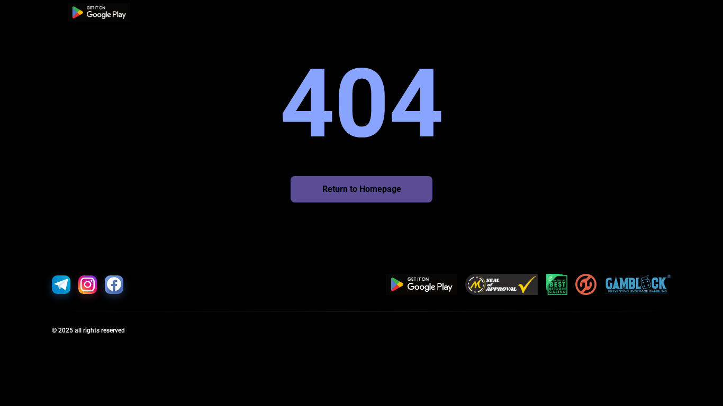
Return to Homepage (361, 189)
